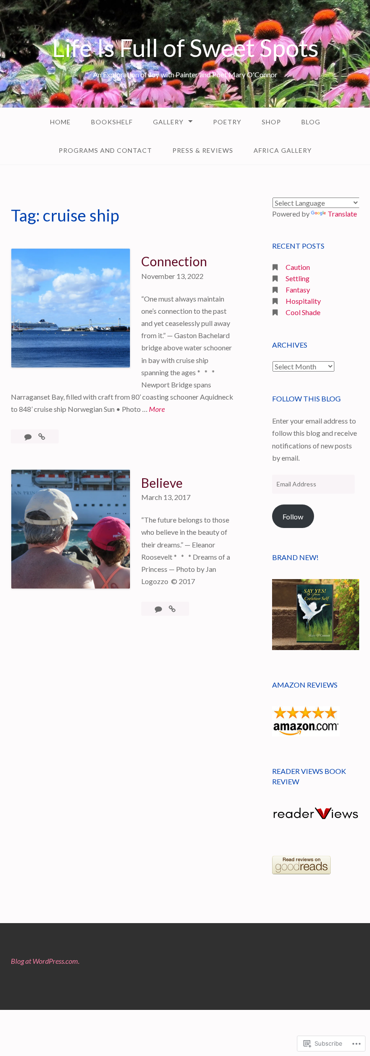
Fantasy (298, 289)
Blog (310, 122)
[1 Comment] (29, 436)
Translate (342, 213)
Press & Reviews (202, 150)
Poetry (227, 122)
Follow (292, 516)
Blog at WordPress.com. (45, 961)
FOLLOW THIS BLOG (306, 398)
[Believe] (172, 608)
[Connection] (42, 436)
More (157, 408)
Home (60, 122)
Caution (298, 267)
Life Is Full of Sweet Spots (185, 47)
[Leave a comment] (159, 608)
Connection (174, 261)
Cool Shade (303, 312)
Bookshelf (112, 122)
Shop (271, 122)
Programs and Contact (105, 150)
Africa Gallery (283, 150)
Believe (162, 482)
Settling (298, 278)
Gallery (168, 122)
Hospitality (303, 301)
